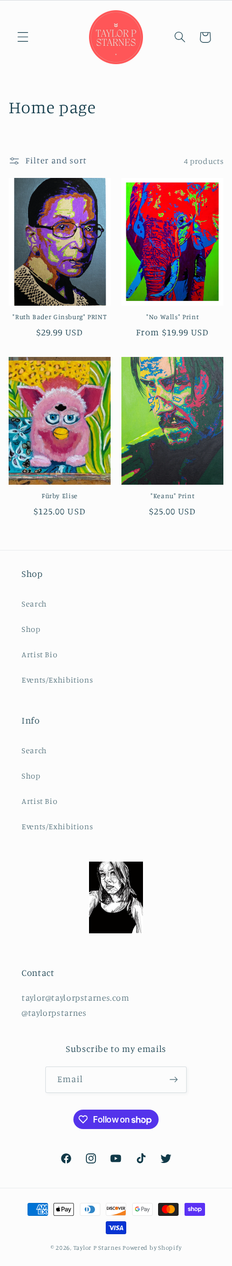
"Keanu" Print (172, 496)
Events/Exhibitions (57, 679)
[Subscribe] (173, 1080)
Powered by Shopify (151, 1247)
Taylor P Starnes (97, 1247)
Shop (31, 629)
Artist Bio (39, 654)
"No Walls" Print (172, 317)
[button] (22, 37)
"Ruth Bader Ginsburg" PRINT (59, 317)
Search (34, 603)
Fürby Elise (60, 496)
